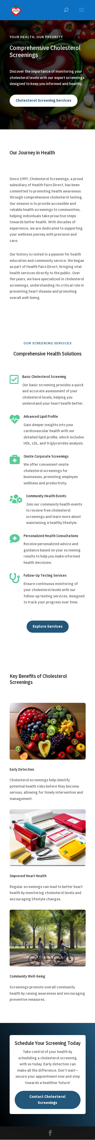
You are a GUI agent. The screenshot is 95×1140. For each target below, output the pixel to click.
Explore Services (48, 626)
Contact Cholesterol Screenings (47, 1099)
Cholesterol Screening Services (43, 100)
